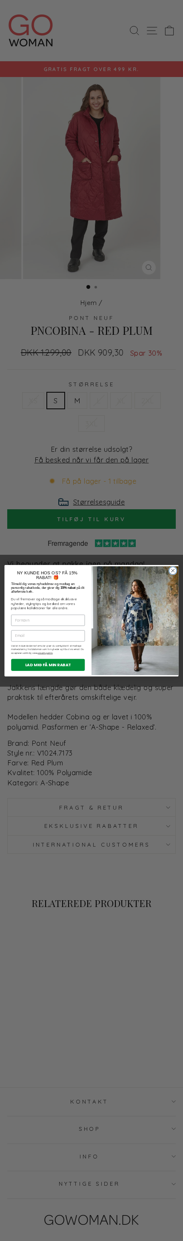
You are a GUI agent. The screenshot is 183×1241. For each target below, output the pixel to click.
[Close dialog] (173, 570)
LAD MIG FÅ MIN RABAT (48, 664)
